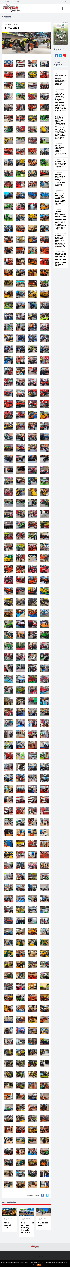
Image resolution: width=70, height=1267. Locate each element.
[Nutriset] (8, 63)
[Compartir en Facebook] (42, 1195)
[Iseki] (20, 338)
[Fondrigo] (32, 646)
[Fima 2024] (26, 43)
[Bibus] (20, 833)
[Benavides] (20, 942)
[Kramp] (20, 63)
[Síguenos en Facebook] (56, 55)
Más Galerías (9, 1202)
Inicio (27, 1256)
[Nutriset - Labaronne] (20, 920)
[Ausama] (44, 118)
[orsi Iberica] (44, 129)
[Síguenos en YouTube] (64, 55)
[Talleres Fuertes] (44, 184)
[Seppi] (8, 393)
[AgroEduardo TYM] (32, 569)
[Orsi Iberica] (20, 492)
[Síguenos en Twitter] (60, 55)
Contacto (41, 1256)
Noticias (34, 1256)
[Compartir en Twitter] (47, 1195)
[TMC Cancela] (44, 448)
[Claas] (44, 63)
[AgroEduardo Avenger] (32, 580)
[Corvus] (20, 360)
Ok (38, 1265)
